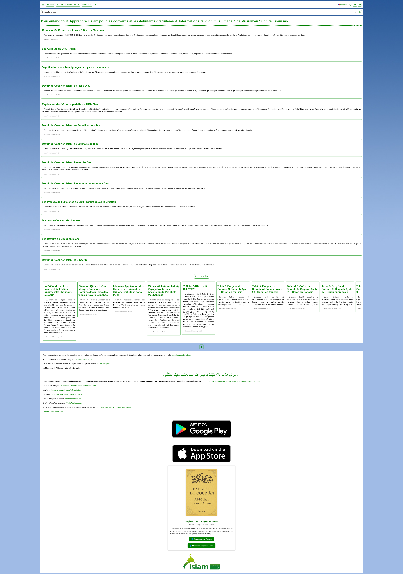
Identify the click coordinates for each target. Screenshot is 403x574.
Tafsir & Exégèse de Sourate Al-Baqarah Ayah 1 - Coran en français (232, 289)
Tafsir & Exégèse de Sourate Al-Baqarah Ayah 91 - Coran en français (302, 289)
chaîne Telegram (103, 364)
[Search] (360, 12)
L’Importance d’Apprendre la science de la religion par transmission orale (231, 381)
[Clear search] (356, 12)
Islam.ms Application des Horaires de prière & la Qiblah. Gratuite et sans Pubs (128, 290)
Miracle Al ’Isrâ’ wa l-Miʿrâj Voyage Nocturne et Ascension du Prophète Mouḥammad (163, 290)
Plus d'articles (201, 276)
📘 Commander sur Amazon (201, 539)
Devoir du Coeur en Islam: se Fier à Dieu (66, 85)
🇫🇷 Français (342, 5)
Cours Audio (86, 4)
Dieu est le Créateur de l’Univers (61, 220)
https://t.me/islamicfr (73, 399)
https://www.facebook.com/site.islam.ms (67, 394)
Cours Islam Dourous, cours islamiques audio (78, 386)
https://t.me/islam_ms (83, 359)
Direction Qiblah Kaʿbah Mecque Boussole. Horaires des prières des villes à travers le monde (93, 290)
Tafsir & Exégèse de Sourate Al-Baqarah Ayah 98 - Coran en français (267, 289)
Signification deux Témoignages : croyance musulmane (75, 67)
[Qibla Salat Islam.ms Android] (201, 443)
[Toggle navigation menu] (43, 5)
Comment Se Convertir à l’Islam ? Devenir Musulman (73, 30)
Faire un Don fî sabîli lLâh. (53, 412)
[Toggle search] (95, 4)
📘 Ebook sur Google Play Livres (201, 545)
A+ (360, 4)
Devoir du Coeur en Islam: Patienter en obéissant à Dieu (75, 183)
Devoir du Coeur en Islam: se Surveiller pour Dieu (71, 125)
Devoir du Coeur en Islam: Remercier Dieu (67, 162)
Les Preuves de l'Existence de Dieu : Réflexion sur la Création (79, 201)
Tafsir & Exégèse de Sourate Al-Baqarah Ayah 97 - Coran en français (337, 289)
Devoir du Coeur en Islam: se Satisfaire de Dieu (70, 143)
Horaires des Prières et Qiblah (68, 4)
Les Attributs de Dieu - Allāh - (59, 48)
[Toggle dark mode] (350, 4)
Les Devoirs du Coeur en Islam (60, 238)
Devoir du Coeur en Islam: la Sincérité (64, 260)
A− (355, 4)
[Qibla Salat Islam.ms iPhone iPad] (201, 463)
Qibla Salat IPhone (123, 407)
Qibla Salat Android (107, 407)
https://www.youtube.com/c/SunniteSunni (66, 390)
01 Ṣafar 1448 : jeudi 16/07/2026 (195, 287)
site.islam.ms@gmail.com (182, 355)
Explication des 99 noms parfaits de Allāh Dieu (70, 104)
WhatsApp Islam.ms (74, 403)
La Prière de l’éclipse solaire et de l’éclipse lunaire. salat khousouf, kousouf (58, 290)
